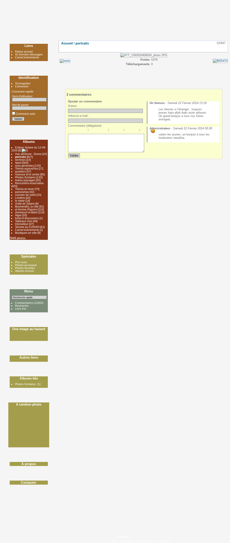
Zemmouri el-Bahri (26, 212)
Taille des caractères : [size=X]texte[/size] (142, 130)
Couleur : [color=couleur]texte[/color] (147, 130)
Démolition (21, 224)
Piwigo (133, 536)
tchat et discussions (27, 218)
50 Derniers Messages (29, 54)
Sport (18, 162)
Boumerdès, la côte (27, 206)
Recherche (22, 305)
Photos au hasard (26, 265)
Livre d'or (20, 308)
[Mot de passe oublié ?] (42, 119)
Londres (20, 197)
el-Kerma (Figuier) (26, 209)
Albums (29, 141)
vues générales (24, 165)
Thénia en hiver (24, 189)
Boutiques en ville (26, 232)
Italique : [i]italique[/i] (75, 130)
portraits (20, 156)
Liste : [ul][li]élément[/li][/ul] (111, 130)
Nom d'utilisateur (22, 96)
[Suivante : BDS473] (223, 48)
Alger (18, 215)
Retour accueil (24, 51)
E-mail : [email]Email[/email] (136, 130)
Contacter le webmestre (152, 536)
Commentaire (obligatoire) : (85, 125)
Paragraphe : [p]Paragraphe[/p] (90, 130)
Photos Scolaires (25, 177)
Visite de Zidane (25, 203)
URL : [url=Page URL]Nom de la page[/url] (131, 130)
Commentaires (24, 302)
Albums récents (24, 270)
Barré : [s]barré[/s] (85, 130)
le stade (20, 200)
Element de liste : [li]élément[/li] (121, 130)
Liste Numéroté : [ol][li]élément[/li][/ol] (116, 130)
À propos (28, 464)
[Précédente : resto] (213, 48)
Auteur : (73, 106)
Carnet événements (27, 57)
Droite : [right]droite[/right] (100, 130)
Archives (20, 159)
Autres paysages (25, 180)
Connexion (22, 86)
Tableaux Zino (23, 221)
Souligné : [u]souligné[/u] (80, 130)
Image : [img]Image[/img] (126, 130)
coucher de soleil (26, 194)
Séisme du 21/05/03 (27, 226)
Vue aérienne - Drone (28, 153)
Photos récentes (25, 268)
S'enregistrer (23, 83)
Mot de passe (20, 104)
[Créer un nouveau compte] (37, 119)
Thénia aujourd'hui (26, 168)
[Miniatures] (204, 48)
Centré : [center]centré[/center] (95, 130)
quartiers (20, 171)
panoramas (22, 191)
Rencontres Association (29, 183)
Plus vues (21, 262)
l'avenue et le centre (27, 174)
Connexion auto (25, 113)
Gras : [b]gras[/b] (70, 130)
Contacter (28, 482)
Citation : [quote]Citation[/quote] (105, 130)
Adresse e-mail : (78, 115)
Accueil (67, 43)
